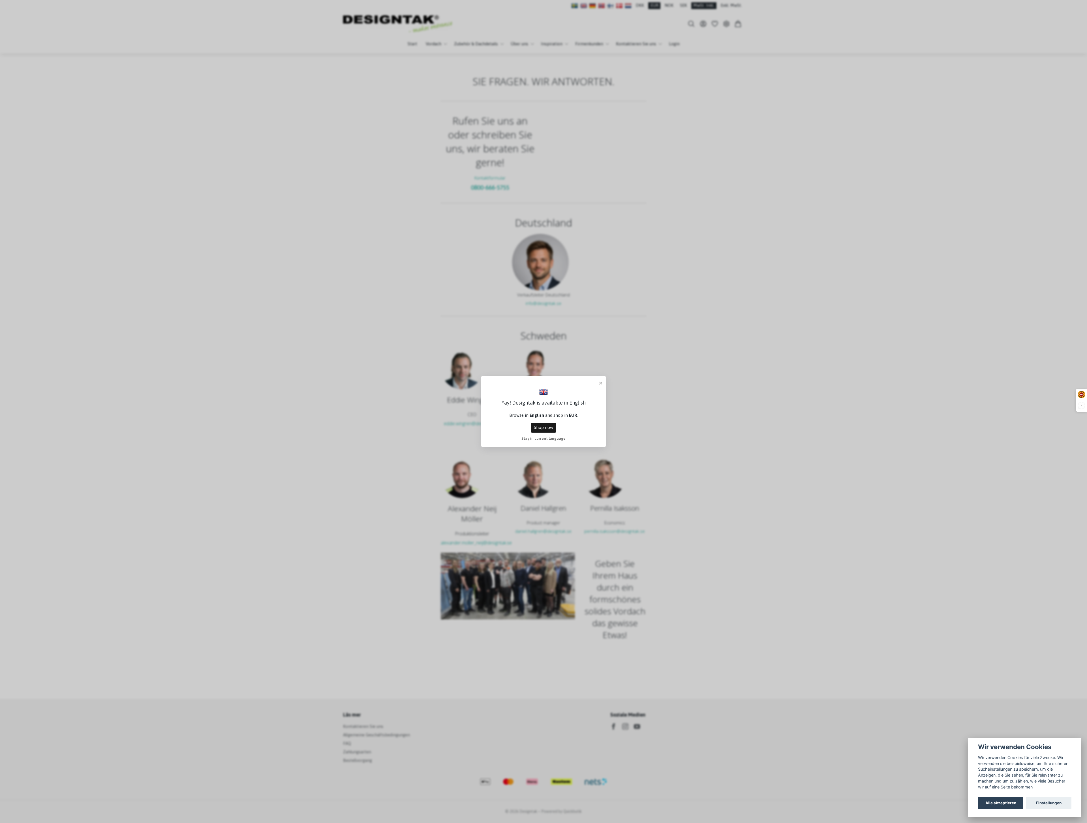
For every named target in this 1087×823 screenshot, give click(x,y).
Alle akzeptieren (1000, 803)
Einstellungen (1049, 803)
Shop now (543, 427)
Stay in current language (543, 438)
